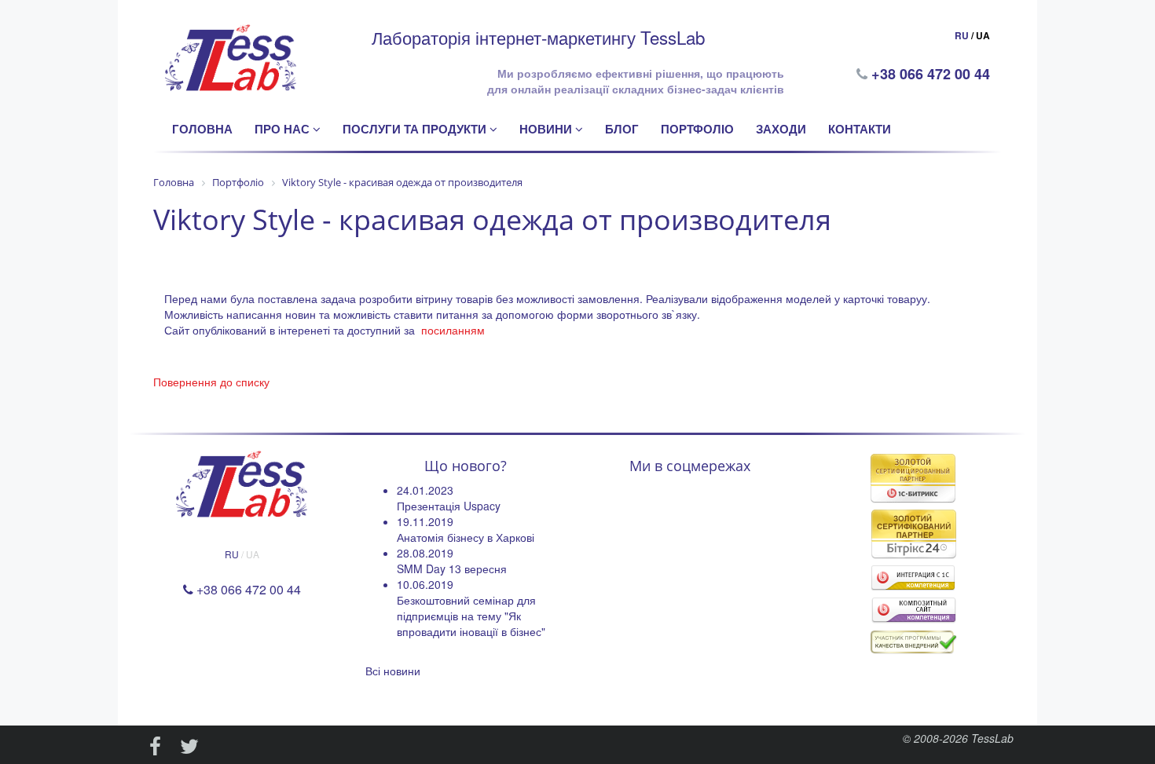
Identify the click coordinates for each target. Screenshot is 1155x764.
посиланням (453, 330)
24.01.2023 (425, 490)
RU (962, 35)
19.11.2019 (425, 521)
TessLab (992, 738)
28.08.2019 (425, 553)
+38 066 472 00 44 (932, 74)
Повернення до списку (211, 381)
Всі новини (392, 670)
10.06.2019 (425, 584)
